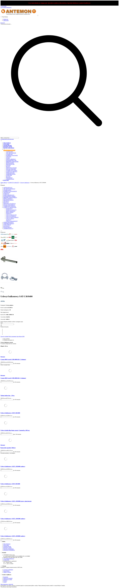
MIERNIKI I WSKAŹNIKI (12, 161)
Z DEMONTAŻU (10, 179)
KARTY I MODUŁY (11, 159)
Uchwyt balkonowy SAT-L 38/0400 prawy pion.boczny (16, 501)
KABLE (8, 158)
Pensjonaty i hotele (7, 547)
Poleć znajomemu (12, 336)
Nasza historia (6, 571)
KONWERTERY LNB (11, 160)
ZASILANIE (9, 175)
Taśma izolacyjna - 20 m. (8, 395)
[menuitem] (58, 143)
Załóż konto (6, 20)
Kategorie (3, 185)
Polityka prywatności (7, 578)
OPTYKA (8, 165)
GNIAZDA (8, 156)
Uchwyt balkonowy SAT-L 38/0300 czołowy (13, 518)
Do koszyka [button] (17, 363)
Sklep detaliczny (6, 543)
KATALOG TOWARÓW (9, 550)
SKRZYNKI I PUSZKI (11, 167)
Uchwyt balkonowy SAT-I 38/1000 (10, 413)
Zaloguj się (5, 19)
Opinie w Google (7, 572)
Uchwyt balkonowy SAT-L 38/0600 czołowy (13, 536)
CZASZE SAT (9, 154)
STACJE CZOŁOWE (11, 169)
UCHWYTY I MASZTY (11, 171)
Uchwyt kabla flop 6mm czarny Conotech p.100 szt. (15, 430)
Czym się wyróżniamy (8, 569)
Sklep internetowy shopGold (7, 584)
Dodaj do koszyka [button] (4, 326)
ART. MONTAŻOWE (11, 153)
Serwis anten (6, 545)
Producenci (3, 232)
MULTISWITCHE (10, 164)
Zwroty (5, 582)
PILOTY (8, 166)
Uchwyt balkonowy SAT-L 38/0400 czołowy (13, 466)
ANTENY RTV (9, 151)
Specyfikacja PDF (21, 336)
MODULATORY (10, 162)
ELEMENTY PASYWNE (12, 155)
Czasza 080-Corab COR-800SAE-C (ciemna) (13, 359)
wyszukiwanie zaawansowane (7, 139)
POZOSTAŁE (9, 177)
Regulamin (5, 577)
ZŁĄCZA (8, 176)
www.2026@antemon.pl (6, 7)
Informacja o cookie (7, 579)
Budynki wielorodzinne (8, 548)
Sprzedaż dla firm (7, 546)
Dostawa (5, 580)
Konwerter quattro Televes (8, 447)
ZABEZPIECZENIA (10, 174)
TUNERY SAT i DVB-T (11, 170)
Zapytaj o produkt (4, 336)
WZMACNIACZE (10, 172)
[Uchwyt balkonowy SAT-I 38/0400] (9, 268)
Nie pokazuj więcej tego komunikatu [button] (9, 586)
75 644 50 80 (3, 6)
